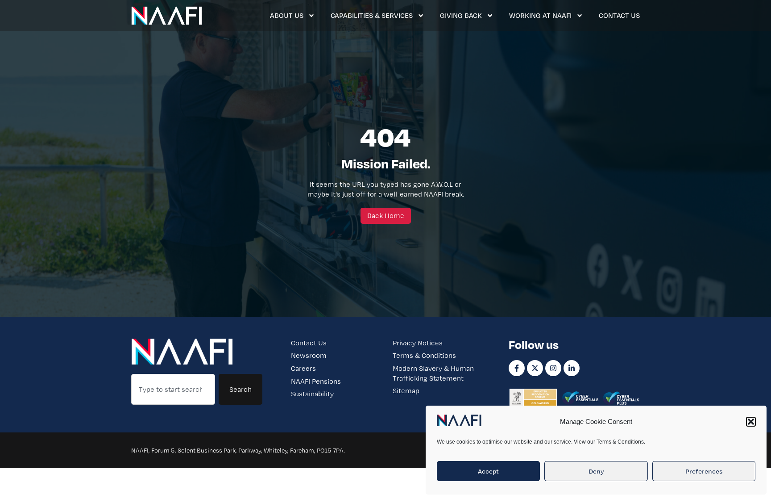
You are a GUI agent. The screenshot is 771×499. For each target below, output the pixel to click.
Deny (596, 471)
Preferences (703, 471)
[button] (750, 421)
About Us (286, 15)
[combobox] (173, 389)
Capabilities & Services (372, 15)
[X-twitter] (535, 368)
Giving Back (461, 15)
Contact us (619, 15)
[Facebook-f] (517, 368)
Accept (488, 471)
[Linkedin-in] (572, 368)
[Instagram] (553, 368)
